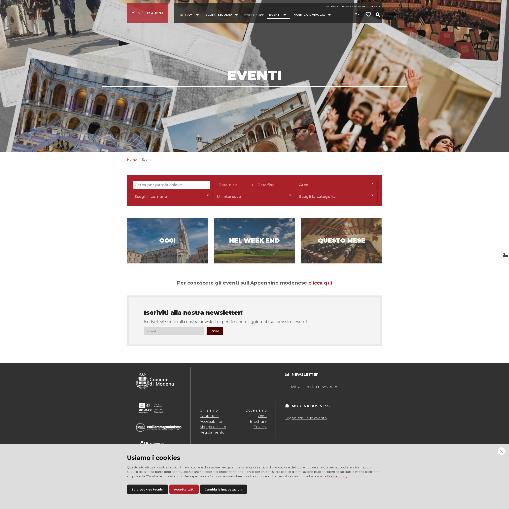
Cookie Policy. (337, 476)
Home (132, 159)
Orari (262, 416)
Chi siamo (209, 410)
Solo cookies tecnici (147, 489)
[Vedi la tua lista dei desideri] (368, 15)
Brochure (258, 421)
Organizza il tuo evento (306, 418)
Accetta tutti (184, 489)
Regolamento (212, 432)
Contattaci (209, 416)
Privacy (260, 427)
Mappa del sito (213, 427)
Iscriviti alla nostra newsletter (311, 387)
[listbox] (336, 185)
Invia (215, 331)
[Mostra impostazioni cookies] (505, 254)
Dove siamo (256, 410)
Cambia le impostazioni (223, 489)
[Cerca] (378, 14)
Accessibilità (211, 421)
